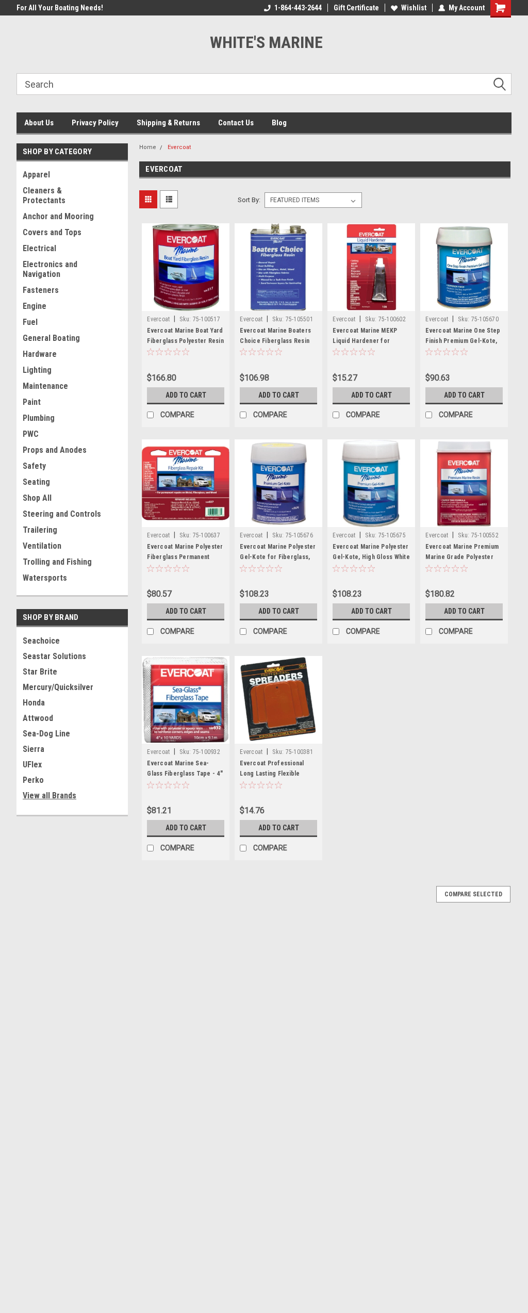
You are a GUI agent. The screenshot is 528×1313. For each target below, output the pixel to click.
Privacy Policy (95, 122)
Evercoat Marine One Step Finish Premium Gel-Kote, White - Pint (462, 341)
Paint (32, 402)
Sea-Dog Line (46, 733)
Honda (34, 703)
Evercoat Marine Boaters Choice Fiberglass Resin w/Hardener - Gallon (275, 341)
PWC (31, 434)
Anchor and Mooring (58, 216)
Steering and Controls (62, 514)
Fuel (30, 322)
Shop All (37, 498)
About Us (39, 122)
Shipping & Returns (168, 122)
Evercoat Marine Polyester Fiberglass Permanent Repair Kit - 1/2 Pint (185, 557)
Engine (34, 306)
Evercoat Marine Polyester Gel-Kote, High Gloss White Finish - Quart (371, 557)
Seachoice (41, 641)
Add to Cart (186, 395)
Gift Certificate (356, 8)
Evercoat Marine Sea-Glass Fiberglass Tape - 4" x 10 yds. (185, 773)
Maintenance (45, 386)
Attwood (38, 718)
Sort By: (249, 200)
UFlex (32, 764)
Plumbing (39, 418)
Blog (279, 122)
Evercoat (179, 147)
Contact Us (236, 122)
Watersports (45, 578)
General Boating (51, 338)
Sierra (33, 749)
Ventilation (42, 546)
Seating (36, 482)
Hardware (40, 354)
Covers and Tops (52, 232)
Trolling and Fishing (57, 562)
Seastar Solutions (54, 656)
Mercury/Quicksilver (58, 687)
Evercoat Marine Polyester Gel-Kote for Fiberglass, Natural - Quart (278, 557)
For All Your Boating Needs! (59, 8)
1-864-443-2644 (298, 8)
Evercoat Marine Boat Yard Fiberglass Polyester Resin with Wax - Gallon (185, 341)
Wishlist (413, 8)
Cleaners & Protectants (44, 195)
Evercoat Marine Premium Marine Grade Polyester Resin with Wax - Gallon (462, 557)
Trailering (40, 530)
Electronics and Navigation (50, 269)
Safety (34, 466)
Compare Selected (473, 894)
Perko (33, 780)
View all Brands (49, 795)
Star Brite (40, 672)
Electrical (39, 248)
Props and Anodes (55, 450)
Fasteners (41, 290)
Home (147, 147)
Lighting (37, 370)
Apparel (36, 174)
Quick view (186, 303)
